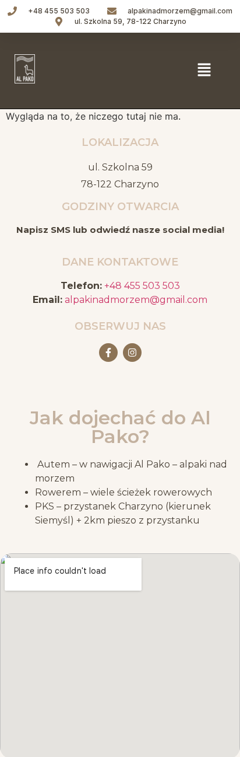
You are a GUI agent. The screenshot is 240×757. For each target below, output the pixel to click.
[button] (204, 70)
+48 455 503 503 (142, 285)
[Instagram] (132, 352)
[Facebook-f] (108, 352)
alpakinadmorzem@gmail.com (136, 299)
